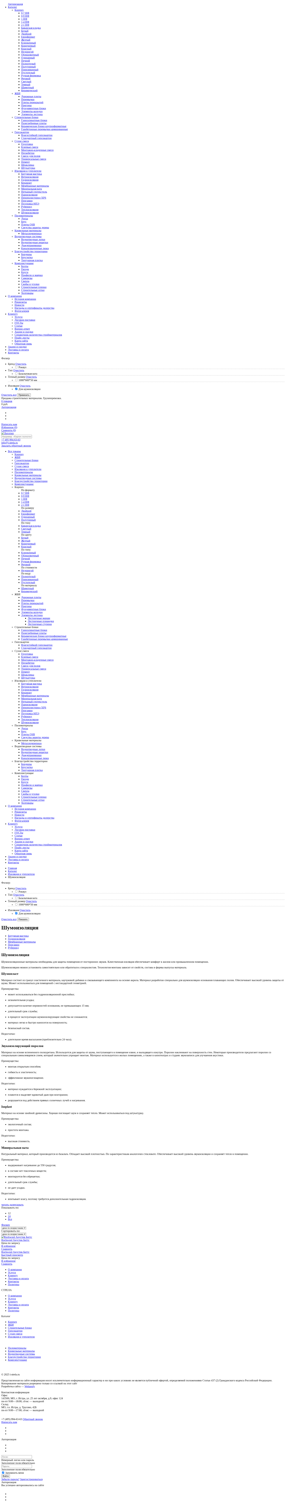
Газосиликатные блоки (34, 630)
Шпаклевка (27, 674)
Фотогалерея (22, 820)
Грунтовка (27, 654)
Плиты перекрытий (32, 603)
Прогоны (26, 606)
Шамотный (27, 588)
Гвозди (25, 779)
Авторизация (8, 407)
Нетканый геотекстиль (34, 701)
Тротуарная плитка (32, 770)
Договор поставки (25, 829)
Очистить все (9, 394)
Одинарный (28, 516)
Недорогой (27, 570)
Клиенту (13, 823)
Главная (12, 868)
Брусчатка (27, 767)
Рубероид (26, 716)
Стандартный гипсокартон (36, 648)
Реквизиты (21, 811)
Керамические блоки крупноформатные (43, 636)
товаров (6, 401)
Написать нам (9, 424)
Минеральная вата (31, 698)
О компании (15, 805)
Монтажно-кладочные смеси (37, 659)
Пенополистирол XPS (33, 707)
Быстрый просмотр (12, 1255)
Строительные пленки (34, 797)
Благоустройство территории (24, 1357)
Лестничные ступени (40, 624)
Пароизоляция (29, 704)
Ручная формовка (31, 561)
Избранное (9, 427)
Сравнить (8, 430)
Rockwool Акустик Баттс (15, 1240)
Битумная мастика (31, 683)
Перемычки (27, 600)
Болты (24, 776)
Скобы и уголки (30, 794)
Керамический (29, 591)
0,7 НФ (25, 493)
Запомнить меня (14, 1472)
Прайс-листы (22, 847)
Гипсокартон (15, 1330)
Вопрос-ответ (22, 838)
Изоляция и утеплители (21, 874)
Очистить (20, 364)
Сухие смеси (15, 1333)
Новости (19, 814)
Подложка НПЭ (30, 713)
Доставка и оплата (18, 859)
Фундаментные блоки (33, 609)
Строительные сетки (33, 800)
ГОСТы (19, 832)
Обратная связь (23, 853)
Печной (25, 558)
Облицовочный (30, 555)
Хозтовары (27, 802)
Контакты (13, 862)
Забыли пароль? (10, 1479)
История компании (25, 808)
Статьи (19, 835)
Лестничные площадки (41, 621)
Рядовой (25, 564)
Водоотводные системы (21, 1354)
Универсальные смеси (33, 668)
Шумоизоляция (30, 722)
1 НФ (24, 499)
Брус (23, 731)
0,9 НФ (25, 496)
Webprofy (29, 1386)
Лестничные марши (39, 618)
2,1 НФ (25, 505)
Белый (24, 537)
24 (9, 1216)
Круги (24, 782)
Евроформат (28, 513)
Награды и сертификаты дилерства (34, 817)
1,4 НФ (25, 502)
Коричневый (28, 543)
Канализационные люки (35, 758)
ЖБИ (11, 1324)
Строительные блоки (20, 1327)
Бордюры (26, 764)
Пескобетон (27, 662)
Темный (25, 531)
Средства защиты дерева (35, 737)
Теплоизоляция (29, 719)
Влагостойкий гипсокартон (36, 645)
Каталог (12, 871)
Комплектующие (17, 1359)
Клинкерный (28, 552)
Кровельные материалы (21, 1351)
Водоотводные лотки (33, 749)
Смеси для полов (30, 665)
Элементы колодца (32, 612)
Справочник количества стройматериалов (38, 844)
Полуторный (28, 519)
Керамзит (26, 692)
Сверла (25, 791)
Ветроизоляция (29, 686)
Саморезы (26, 788)
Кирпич (12, 1321)
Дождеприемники (31, 755)
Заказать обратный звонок (16, 445)
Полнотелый (28, 576)
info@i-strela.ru (9, 442)
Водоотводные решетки (34, 752)
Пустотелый (28, 582)
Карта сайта (21, 850)
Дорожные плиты (31, 597)
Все (10, 1219)
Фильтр (5, 1224)
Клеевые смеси (29, 656)
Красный (26, 546)
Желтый (25, 540)
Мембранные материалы (35, 695)
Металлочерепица (31, 743)
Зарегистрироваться (31, 1479)
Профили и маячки (32, 785)
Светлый (26, 528)
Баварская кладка (31, 525)
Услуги (19, 826)
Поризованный (29, 579)
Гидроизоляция (29, 689)
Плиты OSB (28, 734)
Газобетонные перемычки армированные (44, 639)
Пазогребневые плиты (34, 633)
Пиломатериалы (17, 1348)
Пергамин (27, 710)
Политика (13, 1284)
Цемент (25, 671)
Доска (24, 728)
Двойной (26, 510)
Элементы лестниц (32, 615)
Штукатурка (28, 677)
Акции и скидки (24, 841)
